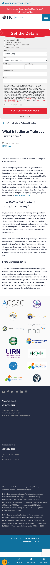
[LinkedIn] (21, 391)
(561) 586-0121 (8, 405)
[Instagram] (26, 391)
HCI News (6, 146)
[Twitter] (12, 391)
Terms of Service (30, 541)
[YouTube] (17, 391)
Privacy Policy (31, 539)
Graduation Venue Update (18, 3)
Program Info (19, 562)
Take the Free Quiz (25, 12)
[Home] (4, 123)
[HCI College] (12, 17)
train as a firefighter (22, 195)
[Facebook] (8, 391)
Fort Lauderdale (8, 445)
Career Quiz (31, 562)
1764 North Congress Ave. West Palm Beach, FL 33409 (16, 413)
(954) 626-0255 (8, 449)
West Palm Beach (9, 401)
